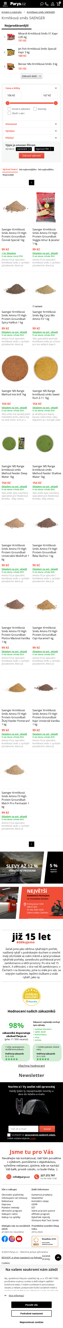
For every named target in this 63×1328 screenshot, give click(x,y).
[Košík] (58, 4)
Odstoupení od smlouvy (14, 1197)
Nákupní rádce (10, 1213)
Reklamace (7, 1201)
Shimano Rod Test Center (45, 1220)
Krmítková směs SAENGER (41, 12)
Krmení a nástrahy (12, 12)
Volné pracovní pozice (43, 1210)
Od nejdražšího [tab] (46, 169)
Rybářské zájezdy (41, 1217)
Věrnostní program (12, 1210)
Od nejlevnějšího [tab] (28, 169)
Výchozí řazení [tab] (10, 169)
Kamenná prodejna (42, 1194)
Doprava (6, 1204)
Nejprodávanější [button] (17, 25)
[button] (52, 4)
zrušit (33, 1138)
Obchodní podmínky (13, 1194)
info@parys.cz (21, 1176)
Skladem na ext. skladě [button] (45, 253)
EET (33, 1207)
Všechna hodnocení (31, 1066)
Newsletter (37, 1197)
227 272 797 (48, 1175)
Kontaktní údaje (40, 1201)
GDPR (34, 1204)
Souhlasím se (17, 1134)
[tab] (31, 88)
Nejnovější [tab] (8, 174)
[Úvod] (18, 4)
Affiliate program (41, 1213)
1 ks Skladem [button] (9, 253)
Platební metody (10, 1207)
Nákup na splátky (11, 1217)
